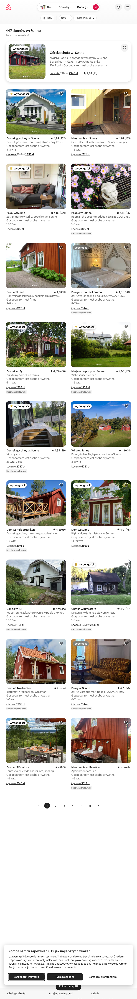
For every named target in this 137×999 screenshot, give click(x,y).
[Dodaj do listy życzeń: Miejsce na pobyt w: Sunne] (126, 326)
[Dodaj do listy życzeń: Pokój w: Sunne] (61, 168)
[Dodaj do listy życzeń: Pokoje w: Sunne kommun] (126, 247)
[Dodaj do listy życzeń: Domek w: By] (61, 326)
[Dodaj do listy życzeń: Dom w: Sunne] (61, 247)
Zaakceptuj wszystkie (26, 976)
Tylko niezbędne (64, 976)
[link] (39, 806)
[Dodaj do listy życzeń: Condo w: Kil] (61, 564)
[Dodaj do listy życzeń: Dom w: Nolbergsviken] (61, 485)
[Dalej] (98, 806)
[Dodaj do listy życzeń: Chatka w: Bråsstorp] (126, 564)
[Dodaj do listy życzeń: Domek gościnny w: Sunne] (61, 93)
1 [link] (47, 805)
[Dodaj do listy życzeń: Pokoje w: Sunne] (126, 168)
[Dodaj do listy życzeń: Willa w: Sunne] (126, 406)
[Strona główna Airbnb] (8, 7)
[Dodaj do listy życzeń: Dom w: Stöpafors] (61, 722)
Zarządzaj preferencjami (103, 976)
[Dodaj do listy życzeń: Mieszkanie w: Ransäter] (126, 722)
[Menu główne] (127, 7)
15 (90, 805)
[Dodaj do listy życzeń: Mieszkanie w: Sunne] (126, 93)
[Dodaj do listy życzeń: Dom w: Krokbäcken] (61, 643)
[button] (55, 73)
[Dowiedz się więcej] (28, 35)
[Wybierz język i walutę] (118, 7)
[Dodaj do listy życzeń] (124, 48)
